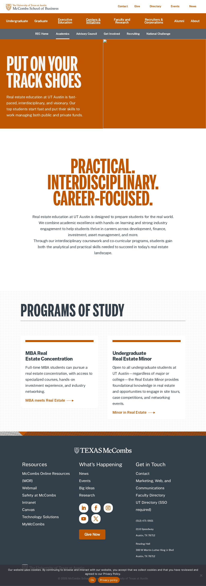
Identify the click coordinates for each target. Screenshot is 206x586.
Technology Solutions (40, 517)
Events (175, 6)
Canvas (28, 510)
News (192, 6)
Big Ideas (87, 488)
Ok (92, 580)
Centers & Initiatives (93, 21)
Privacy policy (109, 580)
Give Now (92, 534)
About (195, 21)
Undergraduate (17, 21)
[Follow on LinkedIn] (83, 508)
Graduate (41, 21)
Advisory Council (86, 33)
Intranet (29, 502)
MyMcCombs (33, 524)
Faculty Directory (150, 495)
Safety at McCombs (39, 495)
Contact (123, 6)
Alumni (179, 21)
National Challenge (158, 33)
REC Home (41, 33)
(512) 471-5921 (144, 520)
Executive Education (65, 21)
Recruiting (133, 33)
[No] (201, 575)
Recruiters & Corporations (153, 21)
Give (137, 6)
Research (87, 495)
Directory (155, 6)
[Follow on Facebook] (96, 508)
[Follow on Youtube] (83, 518)
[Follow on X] (96, 518)
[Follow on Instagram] (108, 508)
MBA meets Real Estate (45, 400)
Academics (62, 33)
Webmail (29, 488)
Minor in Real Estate (129, 412)
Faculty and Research (122, 21)
